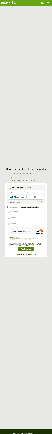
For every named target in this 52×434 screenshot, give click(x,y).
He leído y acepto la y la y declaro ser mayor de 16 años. (26, 239)
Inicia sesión (34, 254)
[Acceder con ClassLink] (17, 197)
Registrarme (26, 249)
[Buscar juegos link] (42, 3)
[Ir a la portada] (8, 3)
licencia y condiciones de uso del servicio (20, 239)
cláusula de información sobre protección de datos (22, 238)
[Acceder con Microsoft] (35, 197)
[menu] (48, 3)
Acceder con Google (21, 192)
